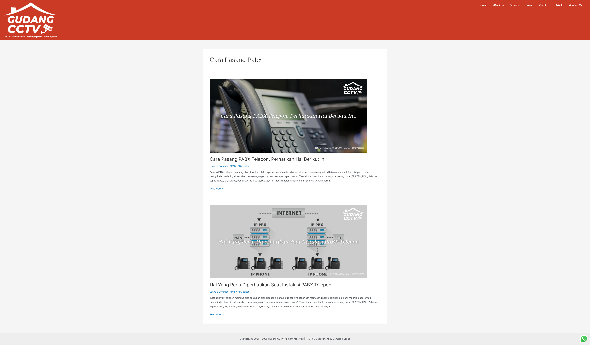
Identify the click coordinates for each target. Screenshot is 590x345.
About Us (498, 5)
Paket (542, 5)
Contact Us (575, 5)
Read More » (216, 188)
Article (559, 5)
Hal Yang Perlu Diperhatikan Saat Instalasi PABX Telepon (270, 284)
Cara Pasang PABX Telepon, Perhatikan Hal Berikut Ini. (268, 159)
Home (483, 5)
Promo (529, 5)
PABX (234, 166)
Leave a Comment (219, 166)
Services (514, 5)
